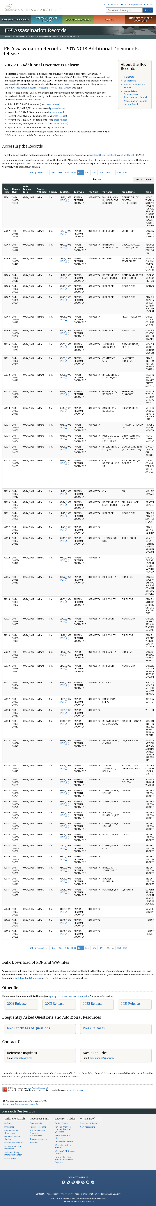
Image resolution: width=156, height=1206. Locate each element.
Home (7, 36)
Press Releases (94, 1028)
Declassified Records (64, 1141)
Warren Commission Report (134, 86)
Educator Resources (78, 19)
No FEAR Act (106, 1193)
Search (148, 10)
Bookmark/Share (131, 4)
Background (130, 80)
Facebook (63, 1182)
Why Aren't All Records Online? (65, 1152)
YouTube (83, 1182)
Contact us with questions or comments (20, 1104)
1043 (94, 172)
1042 (87, 172)
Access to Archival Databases (12, 1147)
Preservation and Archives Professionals (37, 1133)
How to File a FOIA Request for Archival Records (64, 1159)
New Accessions (87, 1126)
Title (148, 191)
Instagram (73, 1182)
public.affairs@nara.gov (102, 1057)
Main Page (129, 76)
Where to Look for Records (63, 1146)
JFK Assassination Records (47, 36)
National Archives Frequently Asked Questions (63, 1129)
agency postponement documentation (69, 996)
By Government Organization (11, 1131)
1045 (107, 172)
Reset (149, 179)
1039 (66, 172)
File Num (93, 191)
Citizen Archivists (112, 4)
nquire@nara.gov (23, 1057)
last (125, 172)
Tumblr (78, 1182)
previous (39, 172)
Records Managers (38, 1139)
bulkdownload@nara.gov (28, 977)
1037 (52, 172)
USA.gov (117, 1193)
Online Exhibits (11, 1158)
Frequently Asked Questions (28, 1028)
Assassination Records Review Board (135, 102)
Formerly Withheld (42, 190)
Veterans (34, 1142)
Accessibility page (75, 1090)
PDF (62, 200)
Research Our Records (15, 19)
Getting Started (62, 1123)
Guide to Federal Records (62, 1136)
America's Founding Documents (140, 19)
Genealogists (36, 1123)
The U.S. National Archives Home (33, 7)
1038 (59, 172)
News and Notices (88, 1123)
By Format (9, 1126)
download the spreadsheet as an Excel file (110, 154)
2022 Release (92, 1004)
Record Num (16, 190)
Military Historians (38, 1126)
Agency (53, 191)
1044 (100, 172)
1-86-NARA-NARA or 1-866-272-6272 (78, 1201)
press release (52, 104)
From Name (128, 191)
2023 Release (54, 1004)
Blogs (88, 1182)
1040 (73, 172)
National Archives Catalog (12, 1137)
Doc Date (65, 191)
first (31, 172)
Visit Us (109, 19)
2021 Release (130, 1004)
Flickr (92, 1182)
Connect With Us (78, 1177)
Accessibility (52, 1193)
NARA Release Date (27, 189)
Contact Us (147, 4)
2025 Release (17, 1004)
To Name (107, 191)
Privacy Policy (66, 1193)
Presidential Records (14, 1142)
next (119, 172)
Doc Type (79, 191)
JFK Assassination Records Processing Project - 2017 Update (40, 87)
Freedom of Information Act (86, 1193)
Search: (96, 179)
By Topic (8, 1123)
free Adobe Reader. (36, 1088)
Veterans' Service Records (46, 19)
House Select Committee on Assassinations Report (135, 94)
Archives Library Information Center (13, 1153)
